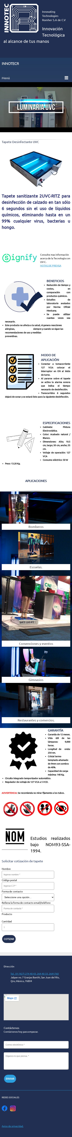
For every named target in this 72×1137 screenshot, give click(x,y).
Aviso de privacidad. (12, 1126)
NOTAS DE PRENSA (50, 265)
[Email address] (37, 1117)
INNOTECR (10, 63)
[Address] (32, 1117)
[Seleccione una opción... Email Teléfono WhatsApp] (28, 897)
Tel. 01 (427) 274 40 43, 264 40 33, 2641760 (34, 973)
